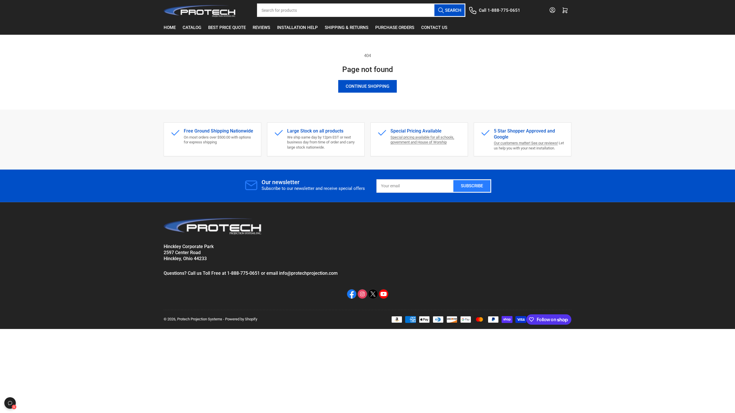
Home (170, 27)
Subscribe (472, 185)
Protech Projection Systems (199, 319)
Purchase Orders (394, 27)
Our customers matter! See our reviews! (526, 143)
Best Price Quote (227, 27)
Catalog (192, 27)
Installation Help (297, 27)
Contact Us (434, 27)
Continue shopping (367, 86)
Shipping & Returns (346, 27)
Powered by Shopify (241, 319)
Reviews (261, 27)
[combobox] (361, 10)
